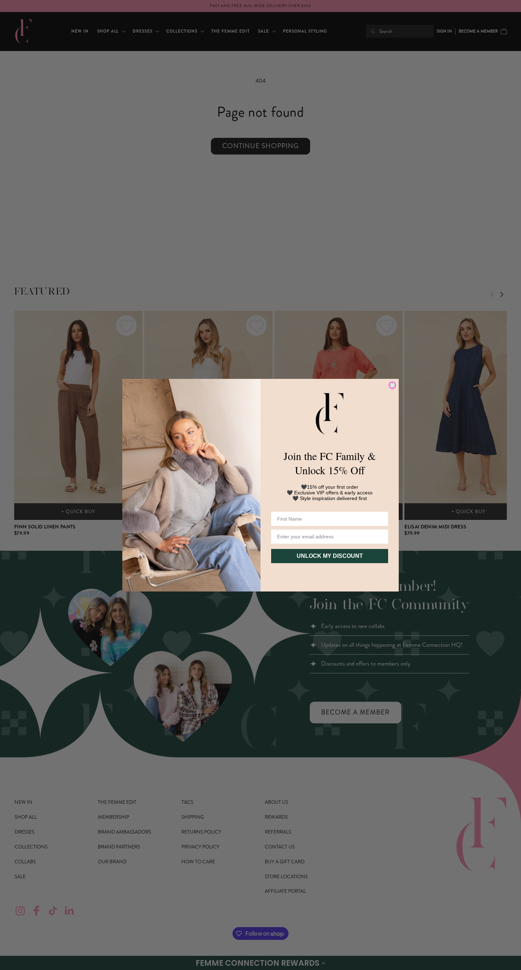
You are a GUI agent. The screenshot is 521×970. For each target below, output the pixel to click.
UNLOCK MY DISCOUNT (330, 556)
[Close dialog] (392, 385)
